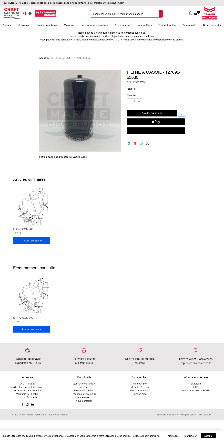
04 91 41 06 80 (27, 383)
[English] (30, 13)
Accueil (43, 57)
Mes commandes (139, 390)
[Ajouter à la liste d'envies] (181, 113)
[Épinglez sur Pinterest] (135, 143)
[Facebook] (22, 404)
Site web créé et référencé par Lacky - (177, 414)
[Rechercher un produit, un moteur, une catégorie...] (161, 13)
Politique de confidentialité (145, 435)
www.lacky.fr (204, 414)
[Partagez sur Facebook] (129, 143)
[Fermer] (220, 435)
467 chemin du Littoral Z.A (28, 390)
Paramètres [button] (172, 435)
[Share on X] (148, 143)
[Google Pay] (156, 130)
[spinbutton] (134, 101)
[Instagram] (27, 404)
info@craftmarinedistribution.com (107, 2)
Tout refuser (190, 435)
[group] (112, 216)
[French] (24, 13)
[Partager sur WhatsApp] (141, 143)
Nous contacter (84, 400)
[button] (197, 13)
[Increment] (139, 101)
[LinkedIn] (32, 404)
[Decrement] (129, 101)
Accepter (208, 435)
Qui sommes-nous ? (84, 383)
